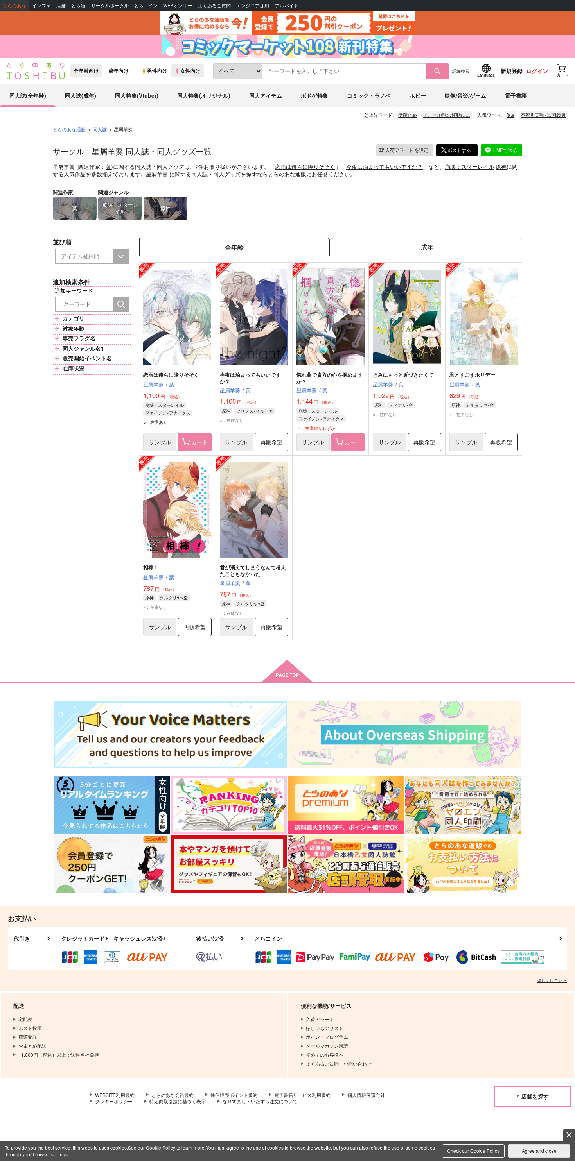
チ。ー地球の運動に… (446, 114)
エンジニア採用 (252, 5)
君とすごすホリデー (472, 374)
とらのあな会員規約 (172, 1094)
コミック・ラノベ (369, 95)
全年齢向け (86, 70)
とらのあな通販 (69, 129)
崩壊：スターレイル (469, 166)
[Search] (121, 304)
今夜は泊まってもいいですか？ (384, 166)
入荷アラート (406, 150)
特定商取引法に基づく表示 (177, 1101)
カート (199, 442)
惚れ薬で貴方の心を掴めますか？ (329, 378)
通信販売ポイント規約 (233, 1094)
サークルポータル (110, 5)
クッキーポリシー (114, 1101)
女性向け (190, 70)
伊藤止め (407, 114)
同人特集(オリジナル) (203, 95)
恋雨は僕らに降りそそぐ (305, 166)
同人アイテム (265, 95)
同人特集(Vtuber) (136, 95)
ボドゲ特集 (314, 95)
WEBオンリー (177, 5)
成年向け (118, 70)
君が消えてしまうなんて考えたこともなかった (253, 571)
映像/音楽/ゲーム (465, 95)
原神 (501, 166)
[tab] (427, 247)
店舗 (61, 5)
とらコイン (146, 5)
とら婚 (78, 5)
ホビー (418, 95)
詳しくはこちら (552, 980)
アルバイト (286, 5)
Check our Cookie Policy (473, 1150)
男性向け (157, 70)
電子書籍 (516, 95)
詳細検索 (460, 71)
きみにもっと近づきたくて (403, 374)
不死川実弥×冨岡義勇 (543, 114)
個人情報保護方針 (366, 1094)
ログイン (537, 71)
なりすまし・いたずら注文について (260, 1101)
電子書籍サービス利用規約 (302, 1094)
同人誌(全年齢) (27, 95)
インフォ (41, 5)
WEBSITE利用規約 (115, 1094)
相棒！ (150, 567)
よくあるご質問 (214, 5)
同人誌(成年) (80, 95)
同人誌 (100, 129)
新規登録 (512, 71)
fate (510, 114)
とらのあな (14, 5)
